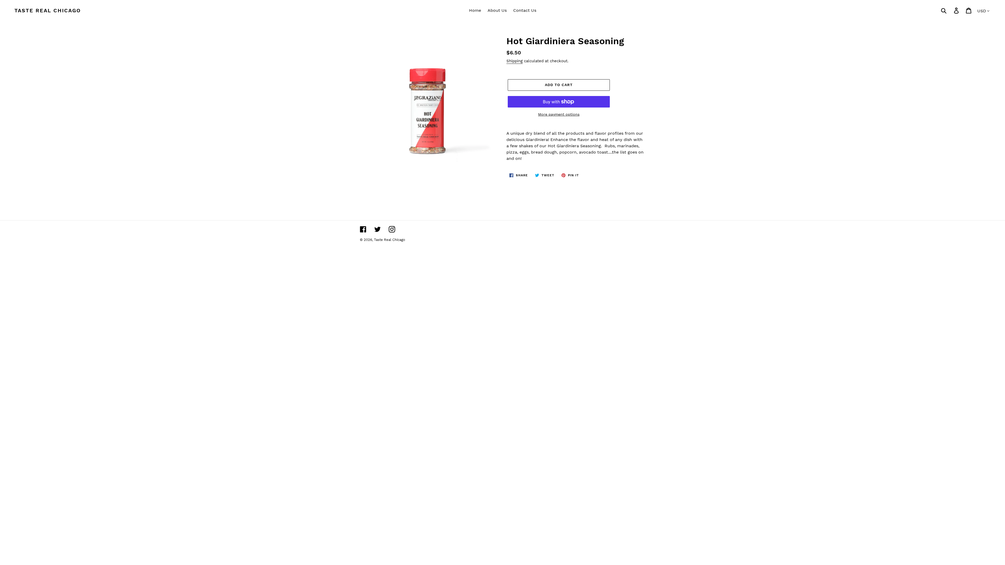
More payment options (558, 114)
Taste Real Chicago (47, 10)
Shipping (514, 61)
